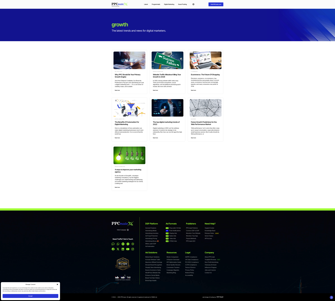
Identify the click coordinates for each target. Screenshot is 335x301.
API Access (208, 238)
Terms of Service (190, 267)
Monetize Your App (192, 236)
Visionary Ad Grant (210, 265)
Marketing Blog (171, 272)
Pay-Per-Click (118, 71)
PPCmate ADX (190, 241)
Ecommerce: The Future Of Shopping (205, 75)
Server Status (209, 236)
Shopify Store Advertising (153, 267)
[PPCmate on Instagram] (132, 249)
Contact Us (208, 272)
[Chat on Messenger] (128, 244)
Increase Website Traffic (152, 259)
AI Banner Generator (173, 259)
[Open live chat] (113, 244)
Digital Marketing (169, 4)
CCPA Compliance (191, 265)
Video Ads (171, 238)
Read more (117, 90)
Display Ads (171, 233)
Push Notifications (173, 230)
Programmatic (156, 4)
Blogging (193, 119)
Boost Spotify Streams (173, 265)
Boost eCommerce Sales (153, 270)
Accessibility (189, 275)
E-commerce (194, 71)
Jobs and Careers (210, 270)
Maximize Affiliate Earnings (153, 262)
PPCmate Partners (192, 228)
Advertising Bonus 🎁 (152, 241)
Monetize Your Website (193, 233)
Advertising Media (151, 230)
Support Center (209, 228)
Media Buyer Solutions (152, 257)
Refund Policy (189, 272)
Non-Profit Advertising (211, 262)
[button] (57, 284)
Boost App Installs (150, 280)
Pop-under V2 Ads (173, 228)
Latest (146, 4)
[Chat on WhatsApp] (118, 244)
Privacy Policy (189, 270)
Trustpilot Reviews (212, 259)
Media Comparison (172, 257)
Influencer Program (211, 267)
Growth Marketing (158, 71)
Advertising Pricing (151, 238)
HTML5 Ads (171, 241)
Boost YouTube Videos (152, 278)
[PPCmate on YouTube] (127, 249)
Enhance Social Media (152, 275)
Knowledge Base (210, 230)
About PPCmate (210, 257)
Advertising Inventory (151, 233)
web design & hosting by (209, 297)
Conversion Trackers (173, 267)
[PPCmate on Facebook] (113, 249)
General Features (150, 228)
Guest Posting (182, 4)
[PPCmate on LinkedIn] (122, 249)
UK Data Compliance (191, 259)
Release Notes (211, 233)
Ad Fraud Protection (151, 236)
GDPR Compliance (191, 257)
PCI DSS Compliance (192, 262)
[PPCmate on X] (118, 249)
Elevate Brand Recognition (153, 265)
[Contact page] (123, 244)
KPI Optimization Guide (174, 262)
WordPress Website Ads (152, 272)
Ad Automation (149, 246)
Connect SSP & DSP (192, 230)
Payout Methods (191, 238)
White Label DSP (150, 243)
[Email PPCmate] (133, 244)
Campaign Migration (173, 270)
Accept (30, 296)
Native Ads (171, 236)
